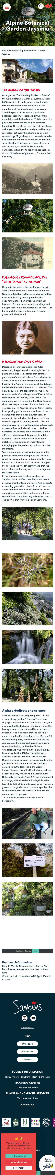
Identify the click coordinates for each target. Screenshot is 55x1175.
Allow (35, 951)
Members (27, 1059)
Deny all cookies (19, 1162)
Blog (3, 50)
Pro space (27, 1044)
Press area (27, 1051)
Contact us (27, 1104)
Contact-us (27, 1027)
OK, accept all (19, 1156)
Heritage (13, 50)
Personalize (19, 1168)
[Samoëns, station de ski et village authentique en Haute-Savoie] (48, 6)
